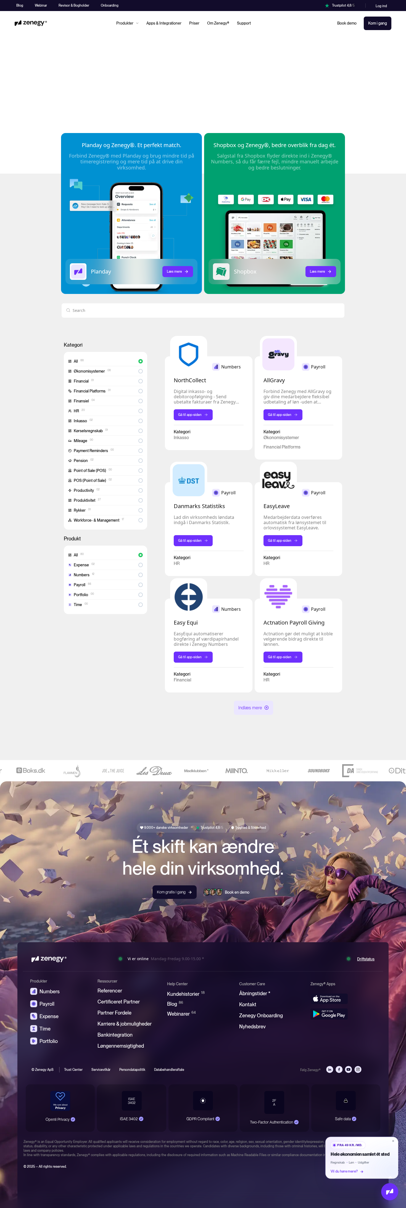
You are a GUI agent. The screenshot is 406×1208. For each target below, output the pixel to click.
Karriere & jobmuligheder (124, 1024)
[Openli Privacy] (73, 1119)
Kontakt (247, 1004)
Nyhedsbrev (252, 1026)
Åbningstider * (254, 993)
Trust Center (73, 1069)
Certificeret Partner (118, 1002)
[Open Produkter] (137, 23)
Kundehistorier (186, 994)
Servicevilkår (100, 1069)
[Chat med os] (389, 1191)
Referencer (109, 991)
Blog (175, 1003)
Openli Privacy (58, 1119)
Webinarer (181, 1013)
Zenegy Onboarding (261, 1015)
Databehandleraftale (169, 1069)
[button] (253, 708)
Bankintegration (115, 1035)
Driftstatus (366, 959)
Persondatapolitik (132, 1069)
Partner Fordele (114, 1013)
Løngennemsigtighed (120, 1046)
